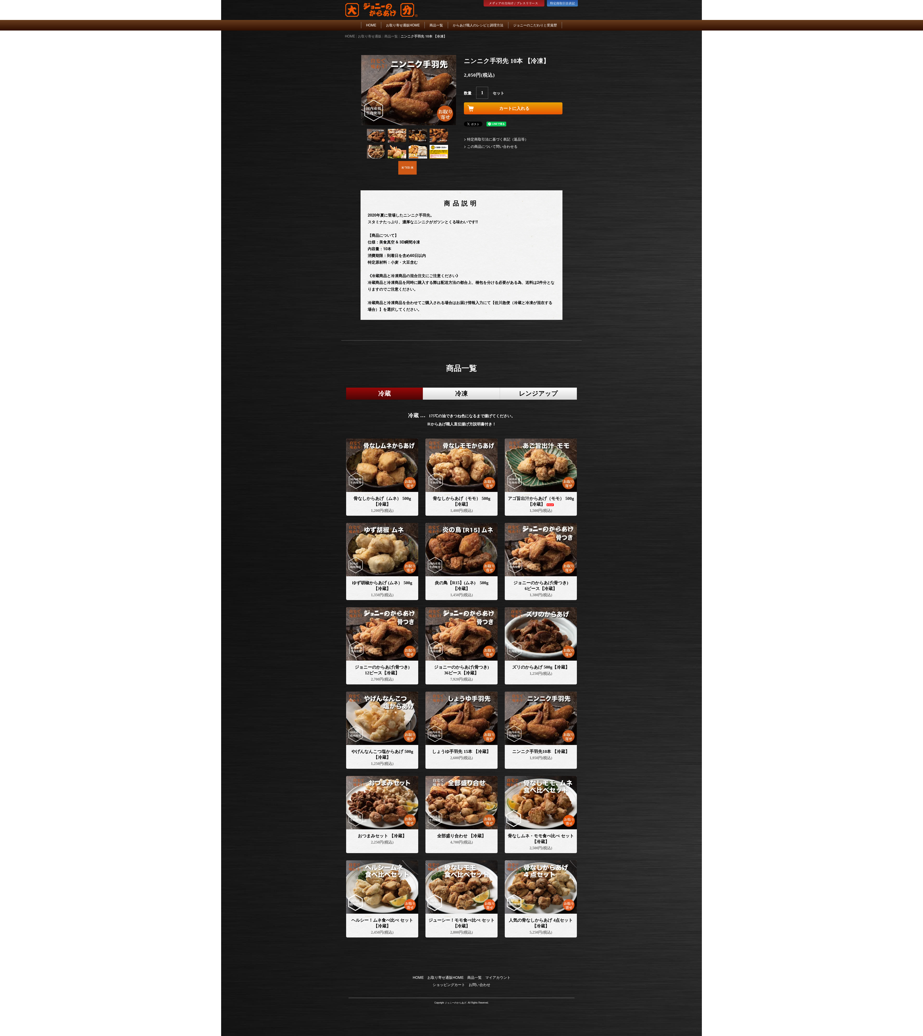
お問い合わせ (479, 984)
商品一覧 (436, 25)
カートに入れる (514, 108)
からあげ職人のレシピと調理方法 (478, 25)
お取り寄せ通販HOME (403, 25)
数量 (468, 93)
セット (498, 93)
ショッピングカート (449, 984)
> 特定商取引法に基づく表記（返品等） (496, 139)
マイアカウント (498, 977)
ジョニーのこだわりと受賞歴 (535, 25)
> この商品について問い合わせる (491, 146)
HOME (371, 25)
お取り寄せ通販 (369, 36)
